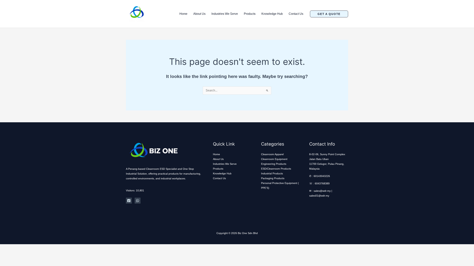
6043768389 (322, 183)
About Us (199, 13)
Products (250, 13)
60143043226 (322, 176)
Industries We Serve (224, 13)
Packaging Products (272, 178)
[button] (329, 14)
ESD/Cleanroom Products (276, 168)
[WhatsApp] (138, 201)
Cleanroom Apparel (272, 154)
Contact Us (296, 13)
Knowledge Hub (272, 13)
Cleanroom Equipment (274, 159)
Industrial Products (272, 173)
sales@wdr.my (322, 190)
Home (183, 13)
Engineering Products (273, 163)
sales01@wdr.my (319, 195)
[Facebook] (129, 201)
